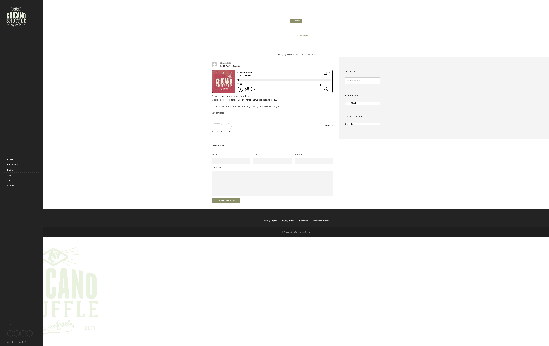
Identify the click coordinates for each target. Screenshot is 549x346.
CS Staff (288, 35)
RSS (275, 100)
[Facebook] (10, 333)
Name (214, 154)
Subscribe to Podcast (320, 221)
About (11, 175)
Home (10, 160)
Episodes (12, 165)
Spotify (241, 100)
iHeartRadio (266, 100)
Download (244, 96)
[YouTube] (29, 333)
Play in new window (229, 96)
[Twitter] (23, 333)
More (281, 100)
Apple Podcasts (229, 100)
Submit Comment (226, 200)
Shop (10, 180)
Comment (216, 167)
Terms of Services (270, 221)
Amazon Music (253, 100)
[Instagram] (17, 333)
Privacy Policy (287, 221)
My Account (303, 221)
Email (255, 154)
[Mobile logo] (53, 344)
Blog (10, 170)
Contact (12, 186)
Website (298, 154)
